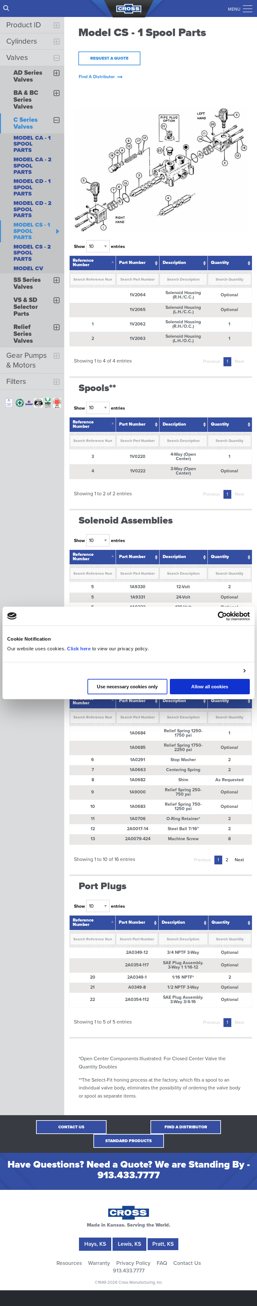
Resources (69, 1263)
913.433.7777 (128, 1175)
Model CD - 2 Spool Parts (32, 209)
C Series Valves (25, 123)
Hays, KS (95, 1244)
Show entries (99, 246)
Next (239, 361)
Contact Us (71, 1127)
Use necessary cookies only (127, 686)
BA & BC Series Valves (25, 99)
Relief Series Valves (23, 334)
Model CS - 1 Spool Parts (31, 231)
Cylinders (21, 41)
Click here (79, 648)
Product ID (23, 25)
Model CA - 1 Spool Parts (32, 144)
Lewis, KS (129, 1244)
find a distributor (97, 76)
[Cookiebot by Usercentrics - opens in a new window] (222, 616)
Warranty (99, 1263)
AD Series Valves (27, 76)
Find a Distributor (186, 1127)
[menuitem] (6, 8)
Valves (17, 57)
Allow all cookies (209, 686)
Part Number (132, 262)
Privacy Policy (133, 1263)
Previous (211, 361)
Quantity (220, 262)
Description (174, 262)
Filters (16, 381)
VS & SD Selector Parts (25, 307)
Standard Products (128, 1140)
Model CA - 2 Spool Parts (32, 165)
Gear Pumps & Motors (26, 360)
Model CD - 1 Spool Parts (32, 187)
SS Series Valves (27, 283)
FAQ (162, 1263)
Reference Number (83, 262)
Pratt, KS (163, 1244)
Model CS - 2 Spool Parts (32, 253)
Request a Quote (109, 58)
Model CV (28, 268)
